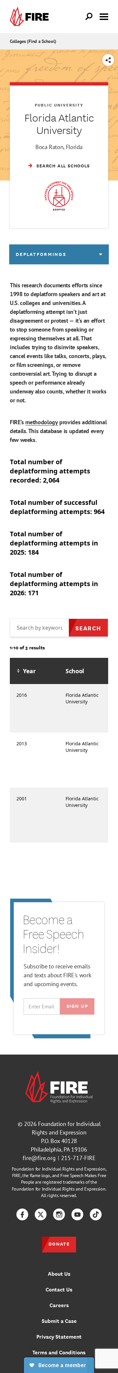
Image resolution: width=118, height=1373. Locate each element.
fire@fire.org (39, 1158)
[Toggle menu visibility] (104, 16)
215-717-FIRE (78, 1158)
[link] (31, 17)
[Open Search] (89, 17)
